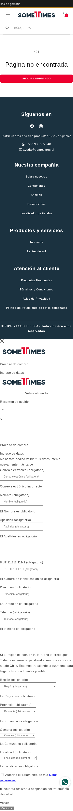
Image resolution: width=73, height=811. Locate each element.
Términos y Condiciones (36, 289)
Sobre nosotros (36, 176)
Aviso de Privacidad (36, 298)
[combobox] (42, 28)
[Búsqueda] (7, 27)
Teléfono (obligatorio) (15, 612)
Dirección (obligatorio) (16, 587)
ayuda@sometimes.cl (38, 149)
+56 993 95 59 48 (38, 144)
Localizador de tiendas (36, 213)
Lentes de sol (36, 251)
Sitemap (36, 194)
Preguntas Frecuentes (36, 280)
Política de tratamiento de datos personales (36, 307)
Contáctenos (36, 185)
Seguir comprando (36, 78)
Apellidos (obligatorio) (15, 520)
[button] (8, 14)
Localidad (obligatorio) (16, 752)
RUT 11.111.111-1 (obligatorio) (21, 562)
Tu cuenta (36, 242)
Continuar (7, 808)
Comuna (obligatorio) (15, 729)
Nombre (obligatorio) (14, 495)
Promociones (36, 204)
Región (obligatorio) (14, 679)
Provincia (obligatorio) (15, 704)
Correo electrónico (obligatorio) (22, 470)
